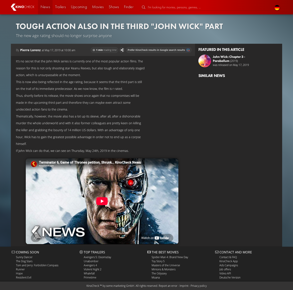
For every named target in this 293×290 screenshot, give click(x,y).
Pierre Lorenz (30, 50)
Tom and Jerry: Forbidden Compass (37, 265)
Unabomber (91, 261)
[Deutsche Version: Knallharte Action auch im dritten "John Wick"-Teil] (277, 7)
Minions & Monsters (163, 269)
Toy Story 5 (158, 261)
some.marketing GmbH (120, 286)
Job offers (225, 269)
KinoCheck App (228, 261)
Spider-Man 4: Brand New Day (170, 257)
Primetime (90, 277)
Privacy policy (199, 286)
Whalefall (89, 273)
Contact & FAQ (228, 257)
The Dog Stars (24, 261)
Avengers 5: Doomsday (97, 257)
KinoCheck (92, 286)
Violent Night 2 (92, 269)
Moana (156, 277)
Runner (20, 269)
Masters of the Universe (166, 265)
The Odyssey (159, 273)
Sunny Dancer (24, 257)
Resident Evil (23, 277)
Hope (19, 273)
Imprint (184, 286)
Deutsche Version (229, 277)
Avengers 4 (90, 265)
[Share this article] (122, 50)
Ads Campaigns (228, 265)
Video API (225, 273)
